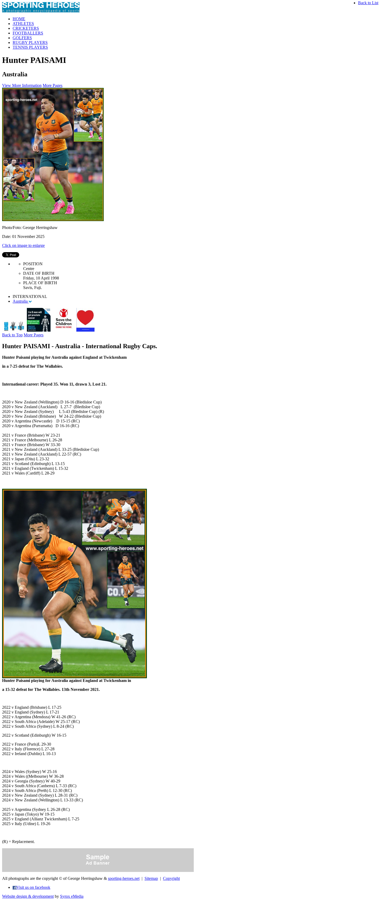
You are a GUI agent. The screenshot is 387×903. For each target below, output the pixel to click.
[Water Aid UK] (14, 330)
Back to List (368, 3)
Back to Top (12, 335)
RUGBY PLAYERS (30, 42)
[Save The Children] (63, 330)
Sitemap (151, 878)
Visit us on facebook (33, 887)
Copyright (171, 878)
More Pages (52, 85)
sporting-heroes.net (124, 878)
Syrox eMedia (71, 896)
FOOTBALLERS (28, 33)
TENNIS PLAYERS (30, 47)
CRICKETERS (26, 28)
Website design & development (28, 896)
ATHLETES (23, 23)
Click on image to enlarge (23, 245)
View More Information (22, 85)
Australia (21, 301)
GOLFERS (22, 38)
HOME (19, 19)
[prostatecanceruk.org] (39, 330)
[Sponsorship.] (85, 330)
